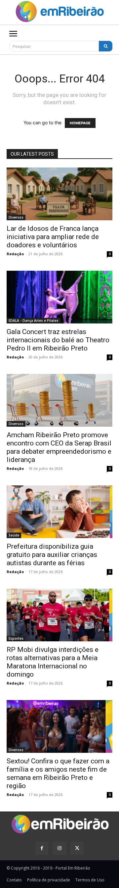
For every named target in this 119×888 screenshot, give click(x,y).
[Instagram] (59, 848)
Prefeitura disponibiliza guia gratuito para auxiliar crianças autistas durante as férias (52, 554)
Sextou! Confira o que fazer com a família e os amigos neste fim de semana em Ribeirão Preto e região (58, 773)
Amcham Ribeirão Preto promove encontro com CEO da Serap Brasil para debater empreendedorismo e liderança (59, 447)
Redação (15, 253)
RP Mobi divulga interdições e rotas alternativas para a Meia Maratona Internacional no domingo (53, 662)
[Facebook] (41, 848)
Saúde (14, 535)
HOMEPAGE (80, 123)
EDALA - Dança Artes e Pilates (34, 320)
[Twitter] (77, 848)
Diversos (16, 217)
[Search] (105, 46)
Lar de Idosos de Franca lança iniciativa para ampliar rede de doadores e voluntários (53, 237)
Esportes (16, 638)
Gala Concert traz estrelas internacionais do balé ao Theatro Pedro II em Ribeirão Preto (58, 340)
